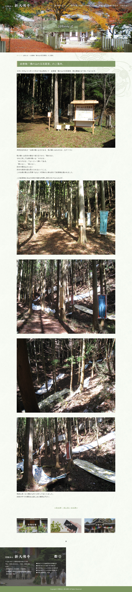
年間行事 (102, 5)
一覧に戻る (66, 508)
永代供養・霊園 (76, 5)
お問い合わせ (113, 5)
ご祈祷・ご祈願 (91, 5)
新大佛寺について (61, 5)
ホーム (50, 5)
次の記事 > (74, 508)
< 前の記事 (57, 508)
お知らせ (123, 5)
